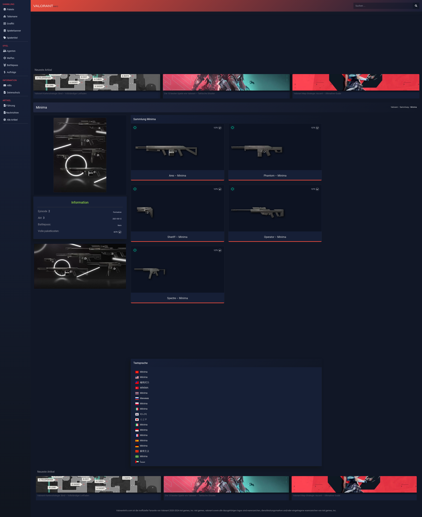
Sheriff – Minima (177, 237)
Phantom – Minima (275, 175)
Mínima (144, 408)
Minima (144, 372)
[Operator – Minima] (257, 212)
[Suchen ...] (416, 6)
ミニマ (143, 419)
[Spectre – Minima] (149, 274)
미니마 (143, 414)
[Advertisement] (129, 37)
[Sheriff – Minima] (145, 212)
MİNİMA (144, 387)
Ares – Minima (177, 175)
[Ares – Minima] (166, 151)
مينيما (142, 461)
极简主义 (144, 451)
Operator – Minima (275, 237)
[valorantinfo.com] (46, 6)
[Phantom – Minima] (257, 151)
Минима (144, 398)
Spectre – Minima (177, 298)
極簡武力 (144, 382)
